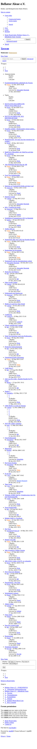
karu (8, 425)
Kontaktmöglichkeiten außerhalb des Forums (19, 83)
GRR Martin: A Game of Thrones (15, 406)
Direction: (5, 663)
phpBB (11, 731)
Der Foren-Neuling (11, 463)
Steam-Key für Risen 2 (12, 272)
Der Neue (8, 529)
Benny (9, 382)
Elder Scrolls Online (11, 282)
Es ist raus (8, 473)
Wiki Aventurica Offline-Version (15, 550)
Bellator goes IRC (10, 540)
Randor (9, 450)
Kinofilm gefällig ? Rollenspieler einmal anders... (20, 129)
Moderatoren (13, 53)
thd (8, 273)
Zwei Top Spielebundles (12, 175)
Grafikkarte (8, 314)
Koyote (9, 648)
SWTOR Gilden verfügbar (13, 423)
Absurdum (10, 439)
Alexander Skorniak (23, 90)
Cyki (8, 475)
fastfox (19, 214)
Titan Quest (8, 484)
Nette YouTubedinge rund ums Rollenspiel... (18, 336)
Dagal (18, 193)
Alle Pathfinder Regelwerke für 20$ (16, 164)
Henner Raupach (22, 481)
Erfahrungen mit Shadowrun (13, 293)
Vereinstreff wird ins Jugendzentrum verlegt (18, 261)
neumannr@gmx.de (13, 531)
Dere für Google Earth (12, 625)
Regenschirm (9, 636)
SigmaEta (10, 393)
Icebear (9, 606)
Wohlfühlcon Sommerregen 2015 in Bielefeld (19, 218)
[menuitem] (15, 19)
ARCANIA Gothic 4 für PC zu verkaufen (18, 561)
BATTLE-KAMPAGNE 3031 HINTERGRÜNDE (14, 117)
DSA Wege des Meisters (12, 572)
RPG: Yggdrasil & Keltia (12, 207)
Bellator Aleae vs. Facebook (13, 518)
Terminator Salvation (11, 647)
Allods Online (9, 604)
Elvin (8, 107)
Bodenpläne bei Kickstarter (13, 250)
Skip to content (5, 12)
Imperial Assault (10, 197)
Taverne (5, 48)
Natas (8, 84)
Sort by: (19, 661)
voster (8, 498)
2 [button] (5, 69)
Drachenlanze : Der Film (12, 582)
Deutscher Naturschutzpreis (13, 347)
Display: (5, 661)
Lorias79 (9, 316)
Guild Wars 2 (9, 368)
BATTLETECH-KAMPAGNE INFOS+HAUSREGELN (15, 104)
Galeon (9, 198)
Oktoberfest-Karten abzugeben (14, 357)
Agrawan (9, 188)
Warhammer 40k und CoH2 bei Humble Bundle (20, 239)
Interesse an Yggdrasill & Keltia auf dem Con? (19, 186)
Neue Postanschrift (10, 507)
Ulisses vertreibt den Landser (14, 325)
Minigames (8, 448)
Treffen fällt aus (10, 229)
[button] (6, 71)
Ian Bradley (12, 728)
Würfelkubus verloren (11, 593)
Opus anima (8, 615)
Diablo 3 (7, 391)
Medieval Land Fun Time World (15, 304)
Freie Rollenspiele (10, 438)
